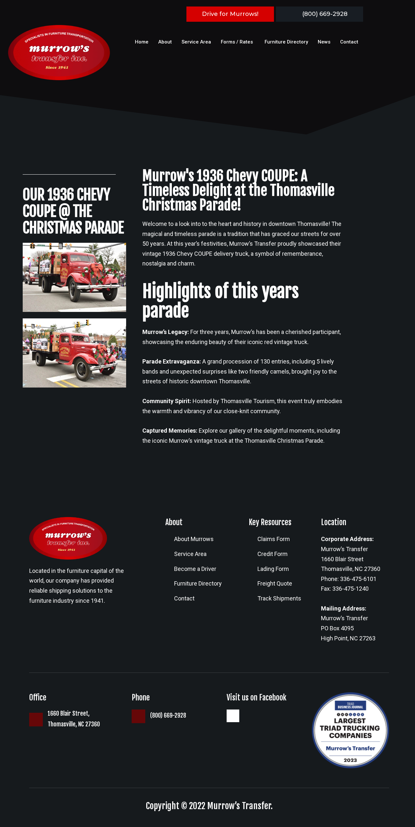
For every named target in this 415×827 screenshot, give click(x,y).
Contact (349, 42)
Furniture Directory (286, 42)
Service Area (196, 42)
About (165, 42)
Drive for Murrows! (230, 14)
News (324, 42)
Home (141, 42)
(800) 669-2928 (325, 14)
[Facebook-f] (233, 716)
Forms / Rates (237, 42)
